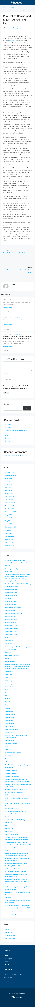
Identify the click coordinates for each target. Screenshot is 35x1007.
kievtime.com (9, 740)
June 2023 (8, 484)
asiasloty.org (9, 598)
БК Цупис (8, 897)
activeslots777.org (11, 592)
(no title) (8, 424)
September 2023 (10, 475)
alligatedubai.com (11, 595)
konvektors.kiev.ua (11, 743)
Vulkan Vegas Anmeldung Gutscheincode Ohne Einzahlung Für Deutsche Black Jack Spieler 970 (16, 853)
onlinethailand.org (11, 808)
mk (6, 762)
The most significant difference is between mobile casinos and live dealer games (17, 433)
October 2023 (9, 472)
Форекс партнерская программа (16, 914)
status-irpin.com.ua (11, 834)
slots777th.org (9, 828)
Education (8, 696)
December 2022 (10, 503)
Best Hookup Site (10, 631)
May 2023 (8, 487)
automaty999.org (10, 604)
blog (6, 638)
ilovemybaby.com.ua (11, 729)
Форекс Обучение (11, 911)
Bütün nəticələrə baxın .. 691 (14, 655)
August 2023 (9, 478)
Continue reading (7, 307)
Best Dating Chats (11, 619)
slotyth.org (8, 831)
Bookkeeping (9, 641)
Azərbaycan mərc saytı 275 (13, 607)
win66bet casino (24, 201)
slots (6, 825)
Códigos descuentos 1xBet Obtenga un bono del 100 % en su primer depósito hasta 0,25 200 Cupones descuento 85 (17, 666)
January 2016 (9, 545)
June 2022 (8, 518)
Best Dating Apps (10, 610)
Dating (7, 678)
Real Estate (8, 817)
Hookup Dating (10, 714)
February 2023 (9, 497)
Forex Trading (9, 702)
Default (7, 693)
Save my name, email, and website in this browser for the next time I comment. (16, 387)
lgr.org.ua (8, 750)
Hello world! (25, 455)
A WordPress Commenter (12, 455)
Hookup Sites (9, 723)
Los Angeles (8, 958)
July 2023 (8, 481)
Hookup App (9, 711)
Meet (6, 759)
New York (8, 965)
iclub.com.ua (9, 726)
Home (3, 7)
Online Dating (9, 795)
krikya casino (13, 41)
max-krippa (8, 756)
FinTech (7, 699)
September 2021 (10, 527)
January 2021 (9, 539)
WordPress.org (10, 938)
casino (7, 658)
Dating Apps (9, 684)
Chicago (7, 962)
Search (6, 404)
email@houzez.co (9, 981)
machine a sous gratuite (13, 753)
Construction (9, 671)
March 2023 (9, 493)
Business (8, 652)
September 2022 (10, 512)
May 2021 (8, 530)
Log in (7, 929)
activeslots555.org (11, 589)
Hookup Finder (10, 717)
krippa (7, 746)
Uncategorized (10, 7)
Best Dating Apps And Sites (14, 613)
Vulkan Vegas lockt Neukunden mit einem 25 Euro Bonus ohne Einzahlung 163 (17, 882)
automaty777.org (10, 601)
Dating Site (8, 690)
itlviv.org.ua (8, 732)
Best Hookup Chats (11, 625)
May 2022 (8, 521)
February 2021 (9, 536)
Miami (7, 955)
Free (6, 705)
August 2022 (9, 515)
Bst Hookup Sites (10, 644)
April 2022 (8, 524)
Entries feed (9, 932)
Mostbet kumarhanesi (12, 776)
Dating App (8, 681)
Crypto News (9, 675)
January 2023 (9, 500)
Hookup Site (9, 720)
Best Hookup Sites (11, 634)
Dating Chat (9, 687)
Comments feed (10, 935)
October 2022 (9, 509)
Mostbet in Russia (11, 770)
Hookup (7, 708)
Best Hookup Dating (11, 628)
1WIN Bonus (9, 566)
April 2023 (8, 490)
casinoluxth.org (10, 661)
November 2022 (10, 506)
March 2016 (9, 542)
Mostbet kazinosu (11, 773)
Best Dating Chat (10, 616)
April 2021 (8, 533)
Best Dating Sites (10, 622)
